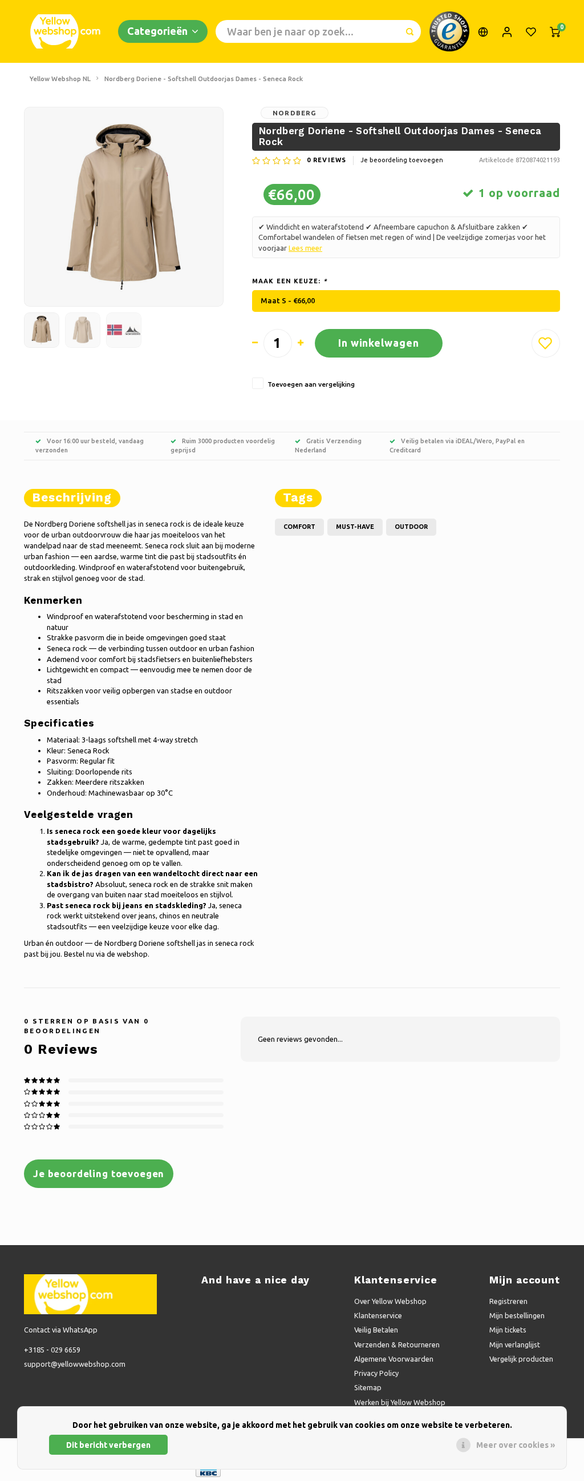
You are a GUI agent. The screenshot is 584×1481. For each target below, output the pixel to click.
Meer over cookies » (515, 1445)
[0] (555, 31)
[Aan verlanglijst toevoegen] (546, 343)
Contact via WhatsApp (61, 1330)
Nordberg (295, 113)
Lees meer (305, 248)
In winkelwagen (378, 342)
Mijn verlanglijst (514, 1344)
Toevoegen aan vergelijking (311, 384)
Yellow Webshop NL (60, 78)
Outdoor (411, 526)
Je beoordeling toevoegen (401, 159)
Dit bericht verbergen (108, 1445)
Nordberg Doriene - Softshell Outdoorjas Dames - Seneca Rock (203, 78)
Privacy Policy (376, 1373)
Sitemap (368, 1387)
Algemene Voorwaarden (393, 1359)
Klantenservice (378, 1315)
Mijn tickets (507, 1330)
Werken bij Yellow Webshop (399, 1402)
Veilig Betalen (376, 1330)
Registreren (508, 1301)
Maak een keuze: (289, 281)
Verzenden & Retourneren (397, 1344)
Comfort (299, 526)
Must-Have (355, 526)
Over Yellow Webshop (390, 1301)
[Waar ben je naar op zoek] (409, 31)
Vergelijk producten (521, 1359)
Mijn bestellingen (517, 1315)
